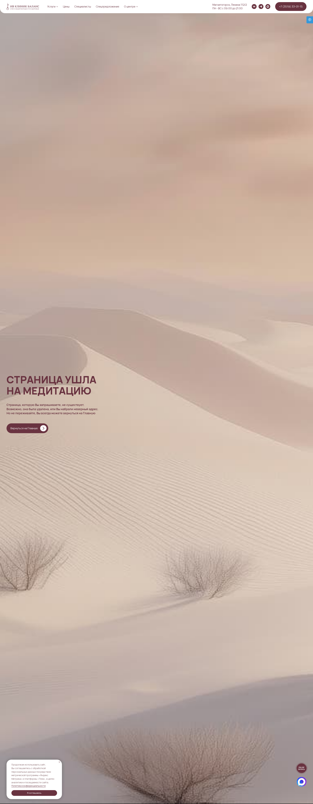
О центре (129, 6)
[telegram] (261, 6)
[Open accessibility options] (309, 19)
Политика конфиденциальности (28, 785)
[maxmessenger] (267, 6)
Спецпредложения (107, 6)
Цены (66, 6)
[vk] (254, 6)
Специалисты (82, 6)
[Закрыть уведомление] (59, 762)
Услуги (51, 6)
